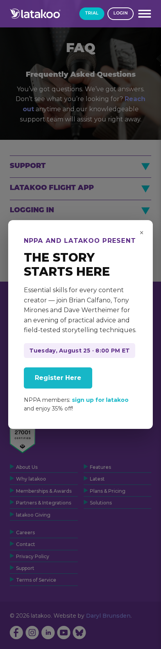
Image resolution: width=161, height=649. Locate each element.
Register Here (58, 377)
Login (120, 13)
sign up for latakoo (100, 399)
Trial (91, 13)
